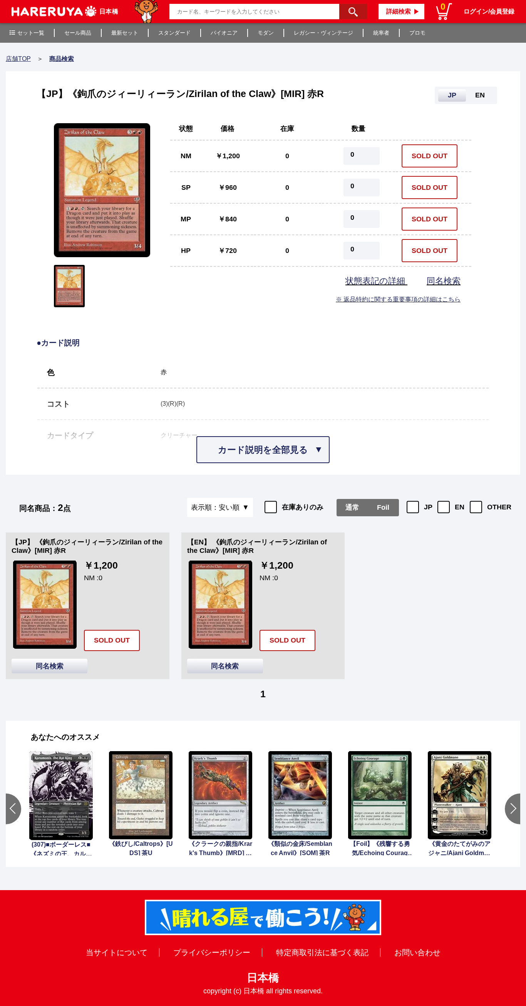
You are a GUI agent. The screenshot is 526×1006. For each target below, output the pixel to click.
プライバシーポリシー (211, 952)
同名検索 (444, 281)
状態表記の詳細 (376, 281)
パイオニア (224, 33)
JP (428, 507)
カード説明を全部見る (263, 450)
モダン (266, 33)
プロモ (417, 33)
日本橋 (263, 978)
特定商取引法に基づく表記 (322, 952)
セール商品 (77, 33)
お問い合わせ (417, 952)
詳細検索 (398, 11)
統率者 (381, 33)
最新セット (124, 33)
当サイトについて (116, 952)
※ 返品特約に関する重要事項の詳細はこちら (398, 299)
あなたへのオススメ (65, 737)
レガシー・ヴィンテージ (323, 33)
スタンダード (174, 33)
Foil (383, 507)
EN (459, 507)
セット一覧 (30, 33)
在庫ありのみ (302, 507)
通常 (352, 507)
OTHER (499, 507)
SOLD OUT (429, 156)
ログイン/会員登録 (489, 11)
